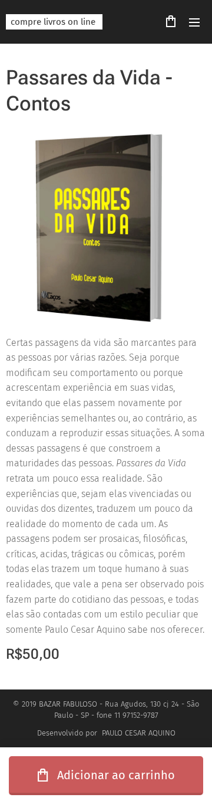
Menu (194, 22)
